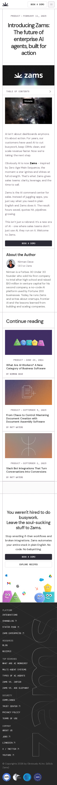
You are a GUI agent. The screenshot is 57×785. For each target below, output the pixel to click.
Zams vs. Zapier (11, 682)
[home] (5, 4)
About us (7, 730)
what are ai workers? (15, 663)
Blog (4, 645)
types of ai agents (13, 675)
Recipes (6, 651)
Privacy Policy (11, 712)
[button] (51, 4)
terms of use (9, 718)
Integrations (9, 614)
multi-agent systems (14, 669)
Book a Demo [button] (28, 243)
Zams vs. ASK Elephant (15, 688)
